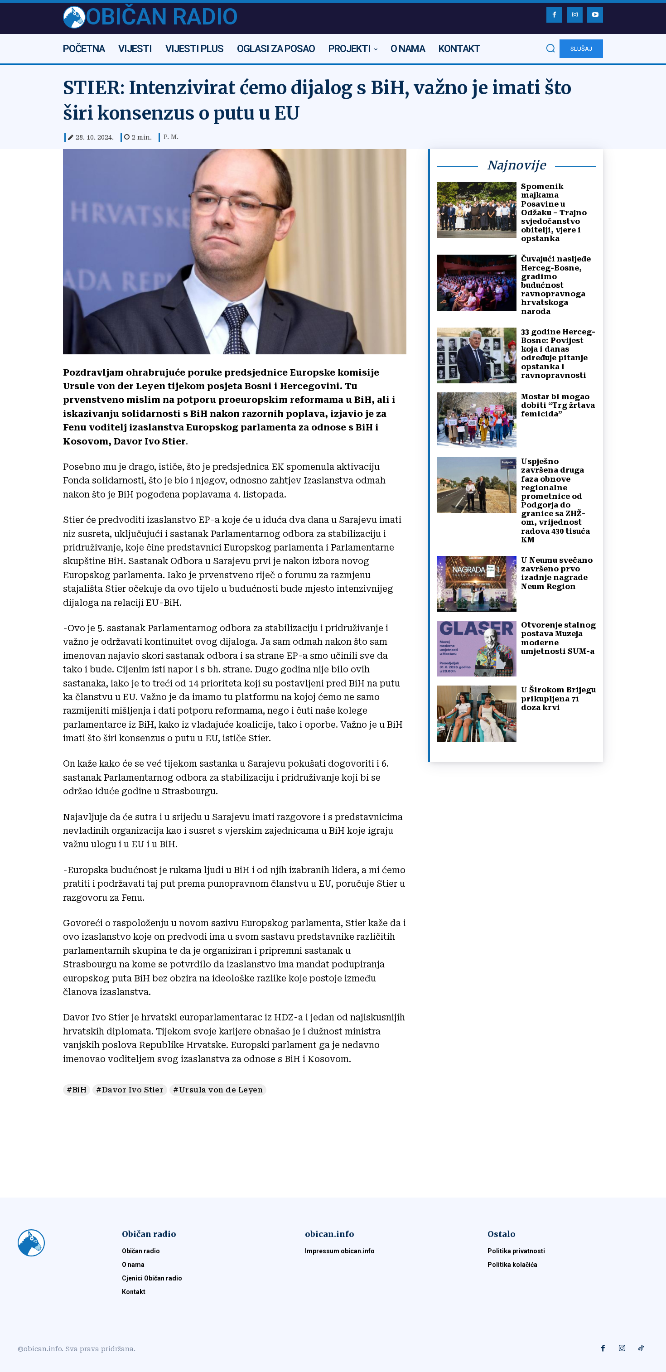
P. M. (171, 136)
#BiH (77, 1090)
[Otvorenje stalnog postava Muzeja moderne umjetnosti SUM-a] (476, 648)
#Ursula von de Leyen (218, 1090)
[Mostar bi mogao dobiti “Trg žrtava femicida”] (476, 420)
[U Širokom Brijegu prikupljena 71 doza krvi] (476, 713)
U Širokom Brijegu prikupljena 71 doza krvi (558, 698)
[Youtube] (595, 15)
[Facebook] (554, 15)
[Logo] (59, 1242)
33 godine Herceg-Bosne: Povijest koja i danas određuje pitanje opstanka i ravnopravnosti (558, 354)
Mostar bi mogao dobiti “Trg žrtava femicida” (558, 405)
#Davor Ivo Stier (130, 1090)
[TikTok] (641, 1349)
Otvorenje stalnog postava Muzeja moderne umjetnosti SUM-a (558, 638)
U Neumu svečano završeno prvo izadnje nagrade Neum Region (557, 573)
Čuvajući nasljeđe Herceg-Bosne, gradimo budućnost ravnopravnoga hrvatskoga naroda (556, 285)
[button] (550, 48)
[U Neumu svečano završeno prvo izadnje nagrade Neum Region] (476, 584)
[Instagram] (575, 15)
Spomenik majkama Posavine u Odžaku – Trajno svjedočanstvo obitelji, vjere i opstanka (554, 212)
